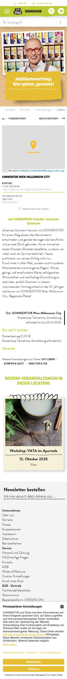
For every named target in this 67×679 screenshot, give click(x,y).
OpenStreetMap (40, 170)
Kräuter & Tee (38, 363)
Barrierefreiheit (11, 543)
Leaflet (14, 170)
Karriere (7, 520)
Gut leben (48, 359)
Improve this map (56, 170)
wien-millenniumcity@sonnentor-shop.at (26, 189)
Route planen (10, 202)
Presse (6, 525)
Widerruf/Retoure (13, 572)
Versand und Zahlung (15, 553)
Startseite (10, 110)
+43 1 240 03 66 (12, 186)
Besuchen (25, 110)
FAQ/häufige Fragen (15, 557)
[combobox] (30, 22)
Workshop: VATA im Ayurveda (33, 450)
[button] (33, 145)
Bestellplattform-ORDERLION (22, 600)
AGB (5, 567)
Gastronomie (10, 595)
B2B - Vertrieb (11, 586)
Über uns (8, 515)
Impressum (9, 534)
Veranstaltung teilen (35, 209)
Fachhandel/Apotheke (16, 590)
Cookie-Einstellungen (16, 576)
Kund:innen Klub (12, 581)
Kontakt (7, 562)
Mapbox (25, 170)
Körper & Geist (14, 363)
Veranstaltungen (43, 110)
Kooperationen (11, 529)
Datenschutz (10, 539)
